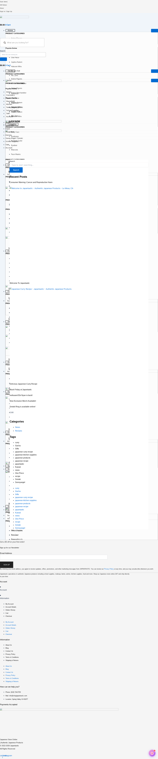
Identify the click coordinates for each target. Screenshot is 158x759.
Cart (7, 613)
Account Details (11, 607)
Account (9, 117)
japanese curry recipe (24, 452)
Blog (7, 648)
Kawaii (18, 467)
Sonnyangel (20, 482)
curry (17, 442)
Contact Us (9, 651)
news (17, 470)
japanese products (22, 458)
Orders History (10, 610)
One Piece (19, 473)
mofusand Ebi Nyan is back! (21, 395)
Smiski (18, 479)
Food (8, 98)
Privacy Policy (109, 569)
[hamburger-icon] (154, 30)
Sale (8, 113)
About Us (9, 645)
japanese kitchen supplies (26, 455)
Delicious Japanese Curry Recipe (23, 384)
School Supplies (12, 110)
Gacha (18, 446)
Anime (10, 30)
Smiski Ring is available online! (22, 407)
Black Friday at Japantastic (21, 390)
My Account (10, 604)
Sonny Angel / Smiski (14, 107)
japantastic (19, 464)
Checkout (9, 616)
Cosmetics (10, 95)
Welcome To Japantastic (20, 283)
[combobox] (23, 54)
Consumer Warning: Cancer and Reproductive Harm (31, 182)
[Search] (3, 59)
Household (10, 101)
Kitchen (9, 104)
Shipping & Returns (12, 660)
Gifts (17, 449)
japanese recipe (21, 461)
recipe (17, 476)
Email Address (6, 553)
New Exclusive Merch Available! (23, 401)
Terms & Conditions (12, 657)
